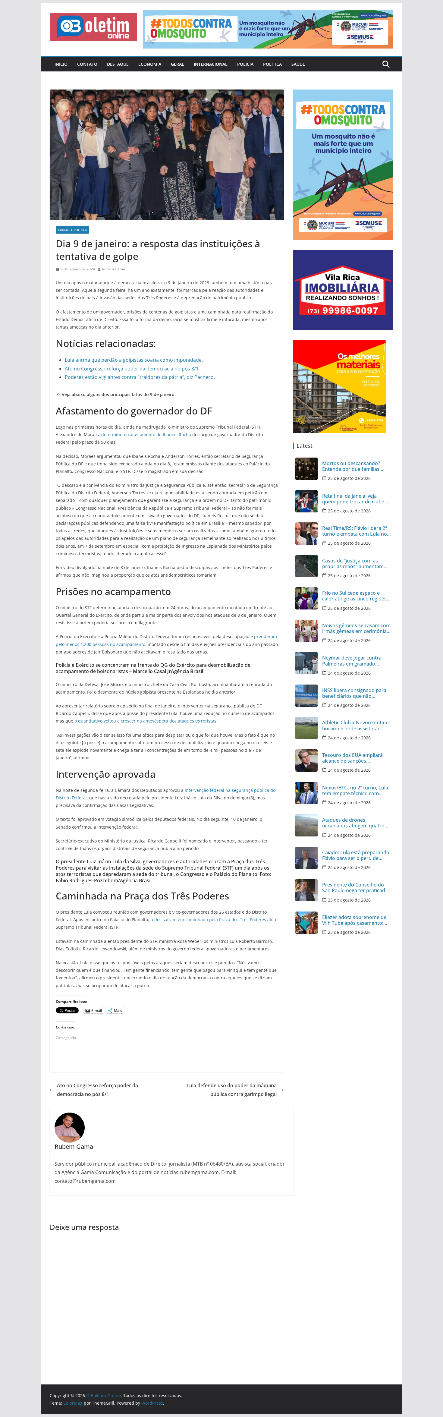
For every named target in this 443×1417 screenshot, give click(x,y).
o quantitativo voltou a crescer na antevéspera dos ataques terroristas (145, 721)
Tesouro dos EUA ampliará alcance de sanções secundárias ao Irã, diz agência (352, 758)
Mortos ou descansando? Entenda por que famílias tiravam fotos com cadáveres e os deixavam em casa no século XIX (355, 466)
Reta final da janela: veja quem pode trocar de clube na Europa (353, 499)
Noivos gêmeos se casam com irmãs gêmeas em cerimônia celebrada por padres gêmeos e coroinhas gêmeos (356, 628)
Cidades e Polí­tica (72, 230)
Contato (87, 64)
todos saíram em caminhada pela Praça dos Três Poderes (208, 919)
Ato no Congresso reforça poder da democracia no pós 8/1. (132, 368)
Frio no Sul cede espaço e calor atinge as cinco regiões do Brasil (354, 596)
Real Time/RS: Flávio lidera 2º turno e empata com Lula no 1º (354, 531)
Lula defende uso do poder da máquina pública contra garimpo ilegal (232, 1089)
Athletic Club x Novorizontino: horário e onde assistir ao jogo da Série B (356, 725)
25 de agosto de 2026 (349, 478)
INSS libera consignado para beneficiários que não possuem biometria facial (354, 693)
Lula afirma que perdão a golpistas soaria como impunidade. (134, 360)
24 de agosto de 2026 (349, 640)
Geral (177, 64)
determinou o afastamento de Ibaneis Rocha (146, 434)
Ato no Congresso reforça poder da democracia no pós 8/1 (97, 1089)
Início (61, 64)
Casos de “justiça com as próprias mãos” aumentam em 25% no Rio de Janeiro (353, 563)
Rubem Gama (113, 269)
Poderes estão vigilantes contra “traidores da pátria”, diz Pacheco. (140, 377)
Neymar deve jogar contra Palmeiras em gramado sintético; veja (352, 660)
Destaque (118, 64)
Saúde (298, 64)
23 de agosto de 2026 (349, 900)
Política (272, 64)
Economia (149, 64)
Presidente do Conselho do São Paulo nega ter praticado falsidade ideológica (355, 887)
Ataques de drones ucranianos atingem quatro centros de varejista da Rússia (356, 823)
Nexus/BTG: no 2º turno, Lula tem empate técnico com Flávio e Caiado (355, 790)
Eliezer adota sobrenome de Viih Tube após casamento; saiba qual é (354, 920)
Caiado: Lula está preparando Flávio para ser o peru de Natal (355, 855)
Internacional (211, 64)
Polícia (245, 64)
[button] (93, 27)
